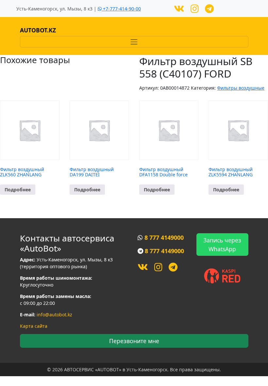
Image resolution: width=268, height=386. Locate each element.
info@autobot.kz (54, 314)
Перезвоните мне (134, 341)
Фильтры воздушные (240, 88)
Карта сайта (33, 326)
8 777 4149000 (164, 237)
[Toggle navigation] (134, 41)
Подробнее (18, 189)
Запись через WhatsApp (222, 244)
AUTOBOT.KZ (38, 30)
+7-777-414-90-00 (121, 9)
